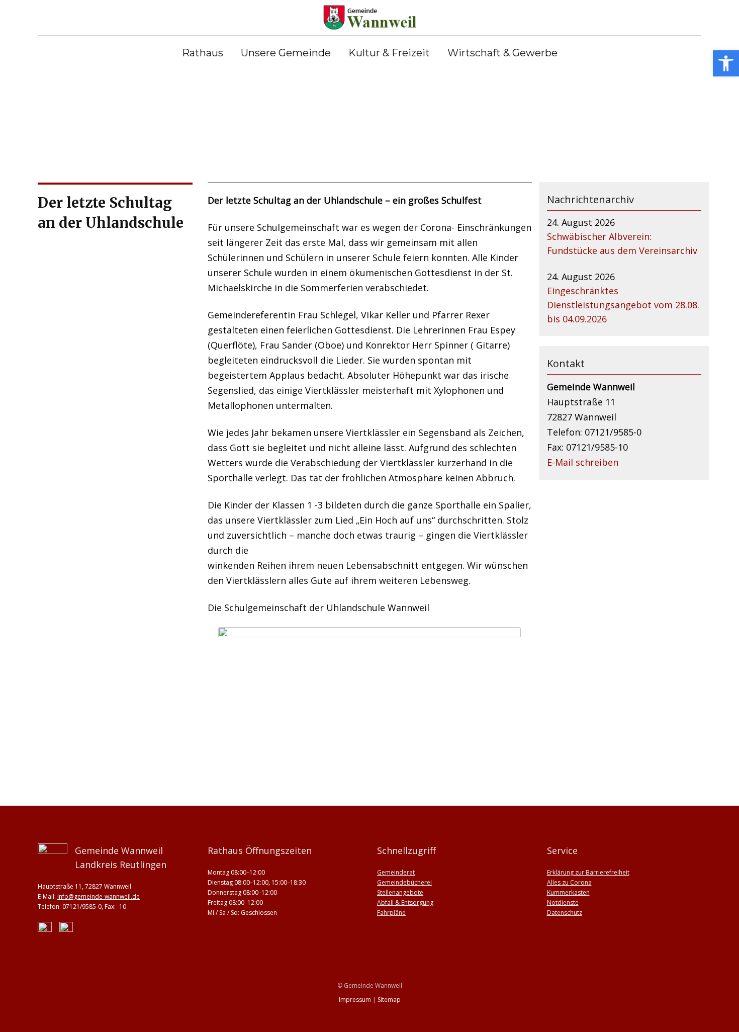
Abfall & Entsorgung (405, 902)
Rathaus (202, 53)
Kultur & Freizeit (389, 53)
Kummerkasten (568, 892)
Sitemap (389, 999)
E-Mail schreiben (582, 462)
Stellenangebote (400, 892)
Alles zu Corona (569, 882)
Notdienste (563, 902)
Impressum (355, 999)
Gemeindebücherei (404, 882)
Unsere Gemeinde (286, 53)
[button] (726, 63)
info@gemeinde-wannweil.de (98, 896)
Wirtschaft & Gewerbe (502, 53)
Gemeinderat (396, 872)
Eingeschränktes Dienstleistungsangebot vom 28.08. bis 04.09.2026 (623, 305)
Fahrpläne (391, 912)
